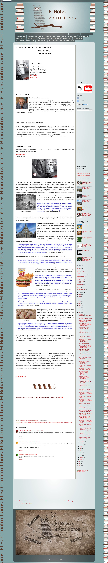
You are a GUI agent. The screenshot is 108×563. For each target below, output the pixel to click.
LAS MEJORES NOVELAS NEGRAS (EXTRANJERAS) (86, 214)
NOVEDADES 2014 (41, 40)
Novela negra (66, 422)
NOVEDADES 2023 (52, 34)
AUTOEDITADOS (72, 36)
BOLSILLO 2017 (77, 38)
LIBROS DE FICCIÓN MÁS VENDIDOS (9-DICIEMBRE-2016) (85, 400)
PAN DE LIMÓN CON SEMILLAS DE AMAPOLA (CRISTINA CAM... (85, 324)
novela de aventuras (81, 289)
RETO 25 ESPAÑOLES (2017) (85, 318)
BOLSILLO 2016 (20, 40)
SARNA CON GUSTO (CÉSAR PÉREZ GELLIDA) (86, 195)
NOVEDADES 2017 (32, 38)
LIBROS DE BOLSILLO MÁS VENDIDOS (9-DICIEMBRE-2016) (85, 393)
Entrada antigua (69, 501)
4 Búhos (21, 422)
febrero (81, 457)
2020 (79, 305)
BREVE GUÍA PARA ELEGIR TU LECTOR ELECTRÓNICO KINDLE (85, 358)
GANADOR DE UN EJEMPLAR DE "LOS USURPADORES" (84, 377)
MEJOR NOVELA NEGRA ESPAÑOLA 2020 (86, 208)
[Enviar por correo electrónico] (41, 420)
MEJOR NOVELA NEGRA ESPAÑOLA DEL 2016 (86, 245)
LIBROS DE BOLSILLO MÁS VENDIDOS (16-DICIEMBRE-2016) (85, 362)
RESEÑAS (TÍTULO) (50, 36)
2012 (79, 467)
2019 (79, 307)
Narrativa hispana (80, 276)
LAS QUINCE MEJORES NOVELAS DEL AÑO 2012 (86, 182)
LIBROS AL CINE (61, 36)
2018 (79, 309)
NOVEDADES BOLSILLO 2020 (35, 36)
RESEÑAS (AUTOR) (74, 34)
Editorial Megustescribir (36, 422)
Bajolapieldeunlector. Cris (24, 430)
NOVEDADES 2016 (44, 38)
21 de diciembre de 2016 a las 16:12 (36, 430)
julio (80, 448)
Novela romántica (80, 286)
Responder (21, 438)
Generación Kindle (80, 271)
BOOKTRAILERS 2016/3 (84, 403)
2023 (79, 300)
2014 (79, 463)
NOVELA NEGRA (63, 34)
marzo (81, 455)
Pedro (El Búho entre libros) (84, 173)
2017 (79, 310)
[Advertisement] (45, 489)
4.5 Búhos (79, 268)
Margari (20, 454)
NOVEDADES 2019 (83, 36)
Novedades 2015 (59, 422)
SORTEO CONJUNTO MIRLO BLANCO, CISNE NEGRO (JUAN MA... (85, 428)
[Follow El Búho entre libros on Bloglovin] (82, 105)
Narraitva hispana (52, 422)
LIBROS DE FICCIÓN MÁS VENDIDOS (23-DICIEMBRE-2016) (85, 340)
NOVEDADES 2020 (20, 36)
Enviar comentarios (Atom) (26, 503)
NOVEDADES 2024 (40, 34)
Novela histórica (80, 282)
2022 (79, 301)
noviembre (82, 441)
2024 (79, 298)
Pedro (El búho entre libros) (84, 175)
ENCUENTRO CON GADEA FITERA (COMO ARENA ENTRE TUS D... (85, 346)
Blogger (62, 559)
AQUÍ (61, 397)
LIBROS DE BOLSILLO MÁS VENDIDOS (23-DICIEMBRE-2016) (85, 334)
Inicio (46, 501)
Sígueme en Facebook (78, 98)
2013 (79, 465)
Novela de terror (80, 281)
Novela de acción (80, 278)
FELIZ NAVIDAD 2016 (84, 343)
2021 (79, 303)
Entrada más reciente (22, 501)
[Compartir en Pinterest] (45, 420)
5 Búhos (78, 270)
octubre (81, 443)
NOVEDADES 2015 (56, 38)
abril (81, 453)
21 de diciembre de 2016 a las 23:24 (29, 454)
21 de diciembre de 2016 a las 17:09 (32, 442)
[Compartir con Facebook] (44, 420)
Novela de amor (80, 279)
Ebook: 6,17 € (33, 77)
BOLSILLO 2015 (30, 40)
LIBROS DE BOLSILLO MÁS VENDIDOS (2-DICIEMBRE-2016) (85, 421)
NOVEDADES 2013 (53, 40)
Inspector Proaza (44, 422)
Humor (78, 273)
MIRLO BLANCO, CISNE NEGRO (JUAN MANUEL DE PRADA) (85, 381)
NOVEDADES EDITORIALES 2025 (24, 34)
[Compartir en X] (43, 420)
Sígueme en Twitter (78, 101)
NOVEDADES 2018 (20, 38)
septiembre (82, 444)
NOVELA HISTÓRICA (86, 34)
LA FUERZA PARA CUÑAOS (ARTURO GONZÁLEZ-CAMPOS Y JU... (85, 417)
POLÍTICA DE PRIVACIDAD (67, 40)
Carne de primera (27, 422)
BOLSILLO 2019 (67, 38)
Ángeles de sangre (20, 154)
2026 (79, 294)
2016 (79, 312)
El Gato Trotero (22, 442)
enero (81, 459)
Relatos (78, 287)
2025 (79, 296)
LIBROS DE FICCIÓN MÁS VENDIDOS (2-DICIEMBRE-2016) (85, 432)
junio (81, 450)
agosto (81, 446)
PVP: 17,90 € (33, 75)
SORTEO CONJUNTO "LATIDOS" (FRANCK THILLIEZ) (87, 239)
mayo (81, 452)
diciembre (82, 314)
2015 (79, 461)
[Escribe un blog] (42, 420)
